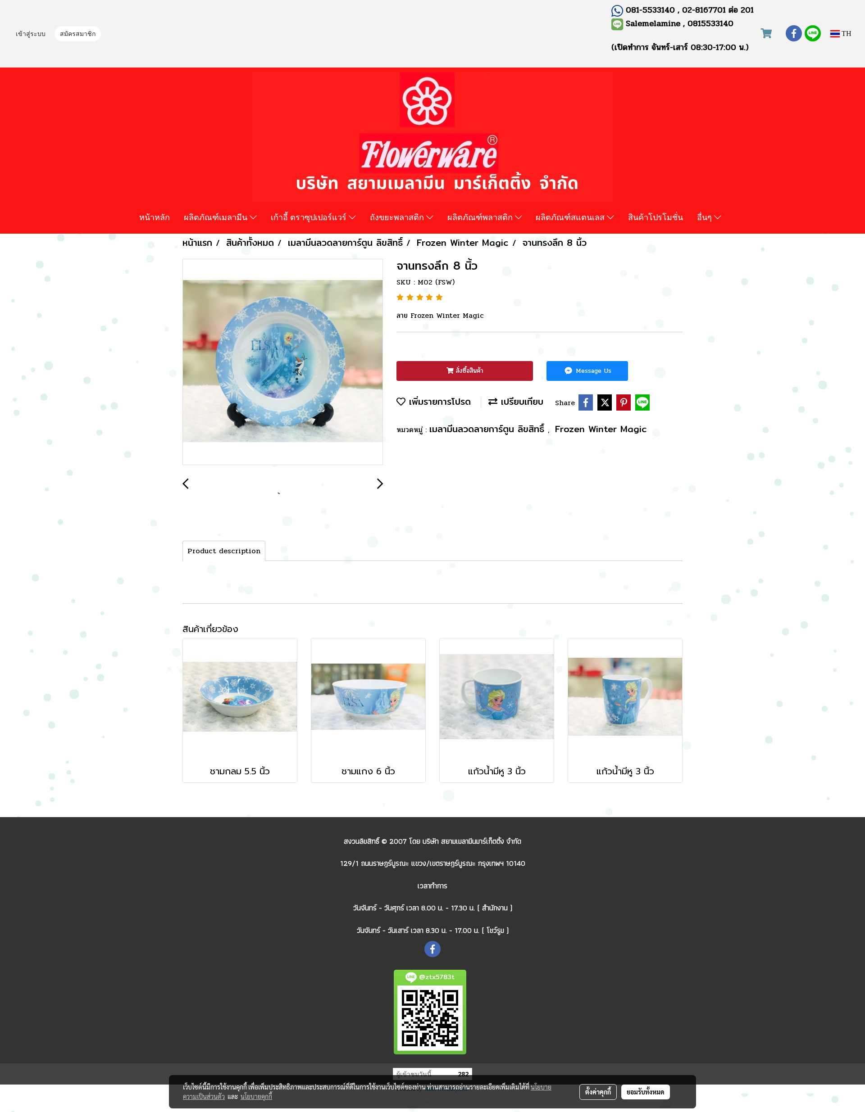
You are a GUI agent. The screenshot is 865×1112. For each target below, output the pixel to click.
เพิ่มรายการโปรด (438, 401)
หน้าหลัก (154, 217)
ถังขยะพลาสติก (398, 217)
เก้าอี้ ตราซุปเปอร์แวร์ (310, 217)
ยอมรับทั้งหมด (646, 1092)
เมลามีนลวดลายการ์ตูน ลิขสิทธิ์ (488, 429)
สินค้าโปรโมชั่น (655, 217)
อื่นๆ (705, 217)
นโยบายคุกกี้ (256, 1096)
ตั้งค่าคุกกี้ (598, 1092)
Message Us (592, 370)
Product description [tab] (223, 550)
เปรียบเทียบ (520, 401)
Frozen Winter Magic (601, 429)
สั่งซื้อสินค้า (468, 370)
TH (845, 33)
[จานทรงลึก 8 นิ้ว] (282, 362)
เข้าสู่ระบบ (31, 34)
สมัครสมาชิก (78, 34)
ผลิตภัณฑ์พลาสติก (481, 217)
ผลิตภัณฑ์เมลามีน (217, 217)
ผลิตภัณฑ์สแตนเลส (571, 217)
